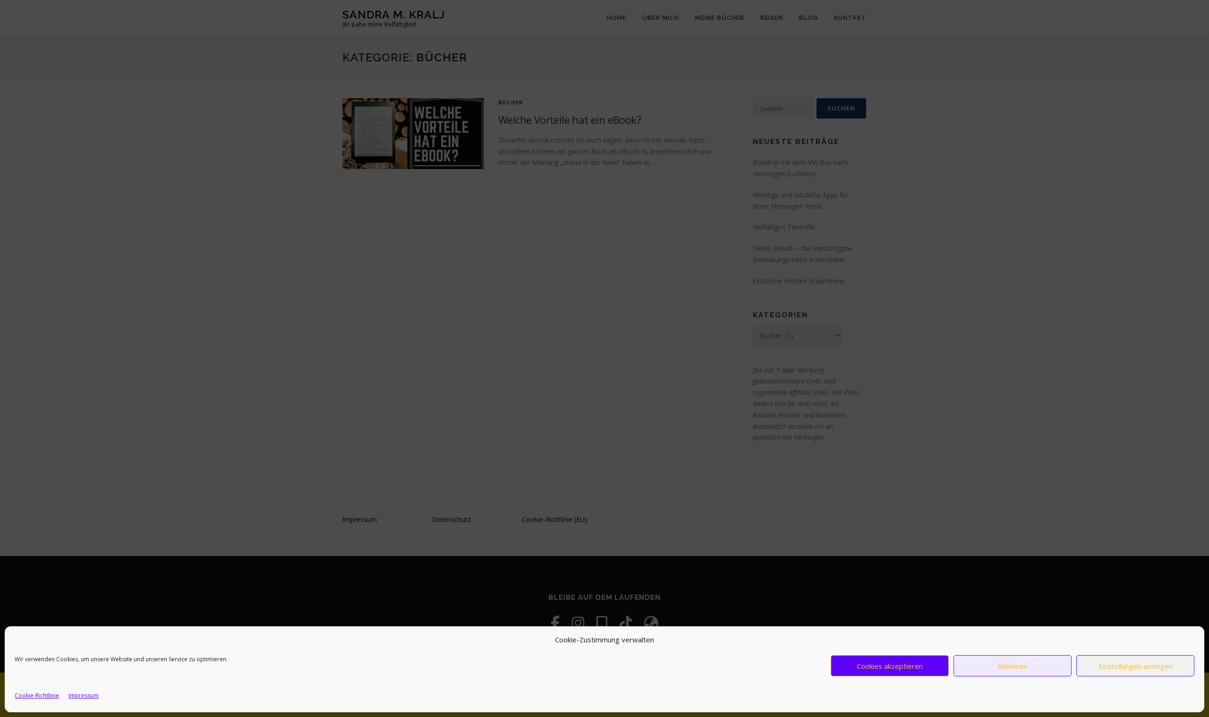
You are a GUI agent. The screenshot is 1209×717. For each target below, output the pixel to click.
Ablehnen (1013, 666)
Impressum (83, 695)
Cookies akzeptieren (890, 666)
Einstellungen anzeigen (1135, 666)
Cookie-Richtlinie (37, 695)
